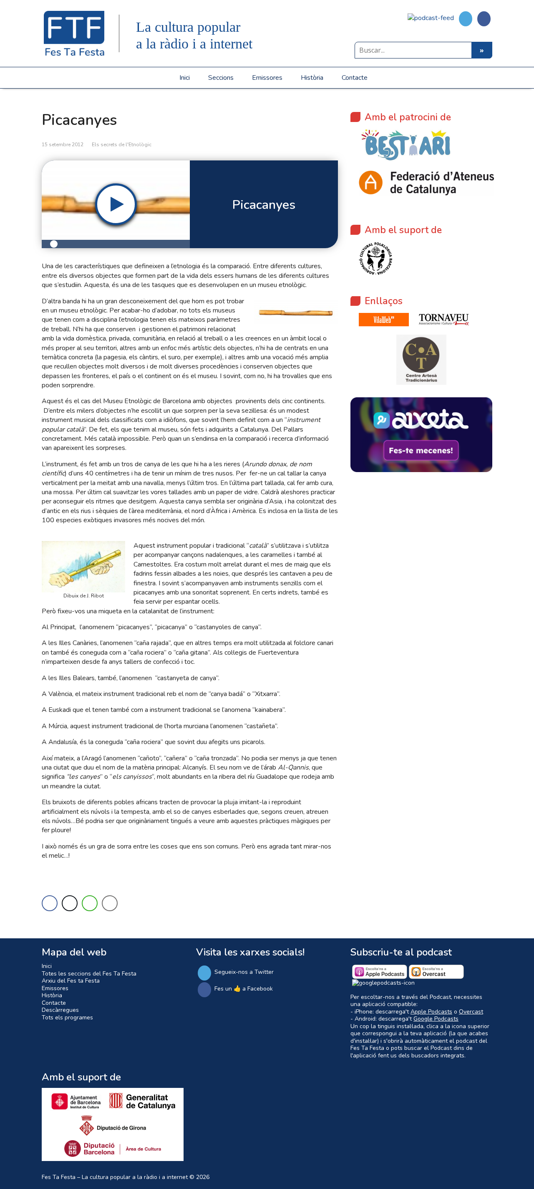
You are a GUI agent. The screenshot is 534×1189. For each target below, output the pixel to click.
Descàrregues (60, 1010)
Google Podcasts (435, 1019)
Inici (184, 77)
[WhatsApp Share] (90, 903)
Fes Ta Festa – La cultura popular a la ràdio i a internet (115, 1177)
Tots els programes (67, 1017)
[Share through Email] (110, 903)
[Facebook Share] (50, 903)
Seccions (221, 77)
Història (312, 77)
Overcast (471, 1012)
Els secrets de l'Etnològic (121, 144)
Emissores (267, 77)
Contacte (355, 77)
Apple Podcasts (431, 1012)
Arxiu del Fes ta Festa (71, 981)
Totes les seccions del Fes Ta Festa (89, 974)
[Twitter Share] (70, 903)
